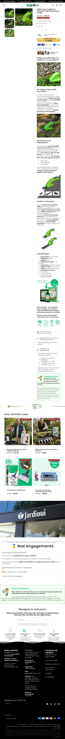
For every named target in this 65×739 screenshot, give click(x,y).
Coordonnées (57, 728)
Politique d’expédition (26, 726)
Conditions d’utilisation (12, 726)
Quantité (40, 26)
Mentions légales (56, 726)
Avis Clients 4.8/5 (51, 660)
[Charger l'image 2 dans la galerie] (9, 23)
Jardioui (25, 724)
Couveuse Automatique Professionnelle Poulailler (43, 490)
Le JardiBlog (49, 677)
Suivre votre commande (49, 669)
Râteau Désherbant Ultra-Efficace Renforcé (46, 450)
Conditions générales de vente (42, 726)
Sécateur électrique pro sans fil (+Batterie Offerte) (17, 450)
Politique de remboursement (36, 724)
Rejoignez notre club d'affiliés (51, 655)
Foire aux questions (52, 664)
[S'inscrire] (46, 619)
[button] (4, 5)
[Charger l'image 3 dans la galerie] (9, 34)
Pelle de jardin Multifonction (16, 490)
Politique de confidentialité (53, 724)
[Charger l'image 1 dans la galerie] (9, 13)
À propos (48, 673)
